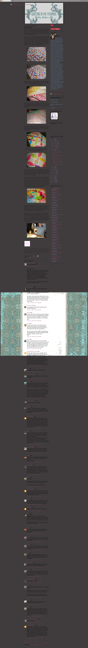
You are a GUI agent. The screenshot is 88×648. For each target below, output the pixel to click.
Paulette (28, 381)
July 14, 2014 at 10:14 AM (34, 365)
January (55, 173)
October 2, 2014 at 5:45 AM (35, 622)
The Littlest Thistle (56, 256)
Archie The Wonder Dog (32, 619)
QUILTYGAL (54, 231)
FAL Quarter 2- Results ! (58, 164)
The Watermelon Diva (56, 257)
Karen (28, 569)
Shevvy (28, 312)
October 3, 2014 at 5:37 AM (35, 638)
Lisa (28, 368)
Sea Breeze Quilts (56, 236)
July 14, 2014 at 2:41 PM (34, 413)
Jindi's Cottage (55, 204)
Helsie (28, 431)
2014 (53, 140)
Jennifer (28, 406)
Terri (28, 323)
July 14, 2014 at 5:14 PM (34, 452)
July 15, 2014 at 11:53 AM (34, 559)
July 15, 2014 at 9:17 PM (34, 576)
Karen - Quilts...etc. (31, 401)
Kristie (28, 599)
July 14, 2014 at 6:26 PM (34, 474)
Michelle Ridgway (30, 447)
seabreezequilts (30, 416)
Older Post (46, 642)
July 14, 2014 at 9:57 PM (34, 486)
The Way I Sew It (55, 260)
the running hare (30, 489)
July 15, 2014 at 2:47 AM (34, 496)
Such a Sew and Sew (56, 245)
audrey (28, 498)
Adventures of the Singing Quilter (56, 189)
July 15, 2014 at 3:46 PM (34, 567)
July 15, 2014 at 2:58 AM (34, 504)
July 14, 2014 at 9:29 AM (34, 320)
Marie (28, 477)
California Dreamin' (56, 199)
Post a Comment (28, 640)
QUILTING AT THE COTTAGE (56, 228)
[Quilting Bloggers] (56, 93)
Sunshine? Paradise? (56, 247)
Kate (28, 585)
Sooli (28, 339)
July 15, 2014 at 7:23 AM (34, 533)
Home (36, 642)
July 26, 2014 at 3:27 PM (34, 604)
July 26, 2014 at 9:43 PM (34, 616)
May (54, 167)
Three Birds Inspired (31, 374)
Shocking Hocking (31, 579)
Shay (57, 34)
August (54, 148)
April (54, 169)
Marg (28, 513)
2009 (53, 182)
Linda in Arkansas (31, 625)
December (55, 141)
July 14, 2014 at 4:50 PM (34, 444)
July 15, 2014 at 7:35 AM (34, 541)
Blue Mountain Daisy (56, 194)
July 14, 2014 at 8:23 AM (34, 284)
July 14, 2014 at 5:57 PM (34, 462)
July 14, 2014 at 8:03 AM (34, 266)
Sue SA (28, 536)
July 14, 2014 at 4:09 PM (34, 428)
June (54, 166)
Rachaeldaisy (30, 465)
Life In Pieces (55, 211)
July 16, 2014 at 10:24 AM (34, 597)
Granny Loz (54, 201)
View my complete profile (57, 90)
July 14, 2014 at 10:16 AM (34, 371)
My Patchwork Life (56, 222)
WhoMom (29, 507)
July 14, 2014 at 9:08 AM (34, 302)
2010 (53, 180)
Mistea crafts (55, 219)
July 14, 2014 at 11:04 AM (34, 398)
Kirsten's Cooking (56, 206)
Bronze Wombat (55, 196)
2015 (53, 138)
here (37, 174)
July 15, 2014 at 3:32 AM (34, 510)
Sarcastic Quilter (55, 234)
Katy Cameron (30, 287)
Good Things (55, 154)
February (55, 172)
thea (28, 552)
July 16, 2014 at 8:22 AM (34, 582)
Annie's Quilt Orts (56, 191)
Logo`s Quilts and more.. (57, 214)
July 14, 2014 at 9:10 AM (34, 309)
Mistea (28, 455)
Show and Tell (30, 305)
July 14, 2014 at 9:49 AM (34, 336)
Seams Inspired (55, 239)
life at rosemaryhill (56, 209)
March (54, 170)
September (55, 146)
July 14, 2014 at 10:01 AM (34, 348)
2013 (53, 175)
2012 (53, 177)
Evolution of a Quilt (57, 151)
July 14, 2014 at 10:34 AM (34, 378)
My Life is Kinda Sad (57, 152)
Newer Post (26, 642)
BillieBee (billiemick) (31, 262)
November (55, 143)
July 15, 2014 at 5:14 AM (34, 525)
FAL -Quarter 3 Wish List (58, 155)
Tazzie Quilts (54, 250)
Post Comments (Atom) (35, 644)
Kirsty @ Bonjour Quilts (32, 351)
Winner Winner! (56, 157)
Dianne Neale (30, 562)
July (54, 149)
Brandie (28, 527)
